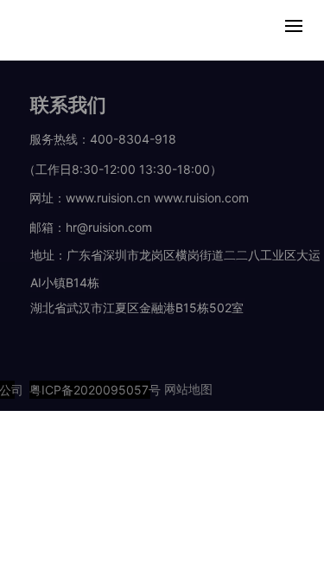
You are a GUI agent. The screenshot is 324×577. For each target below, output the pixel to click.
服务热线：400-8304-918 (99, 138)
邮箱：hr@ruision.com (90, 227)
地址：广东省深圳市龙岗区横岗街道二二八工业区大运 (175, 254)
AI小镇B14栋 (64, 282)
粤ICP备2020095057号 (89, 389)
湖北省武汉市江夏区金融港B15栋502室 (137, 307)
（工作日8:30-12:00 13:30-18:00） (112, 169)
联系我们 (68, 104)
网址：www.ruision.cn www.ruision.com (137, 197)
